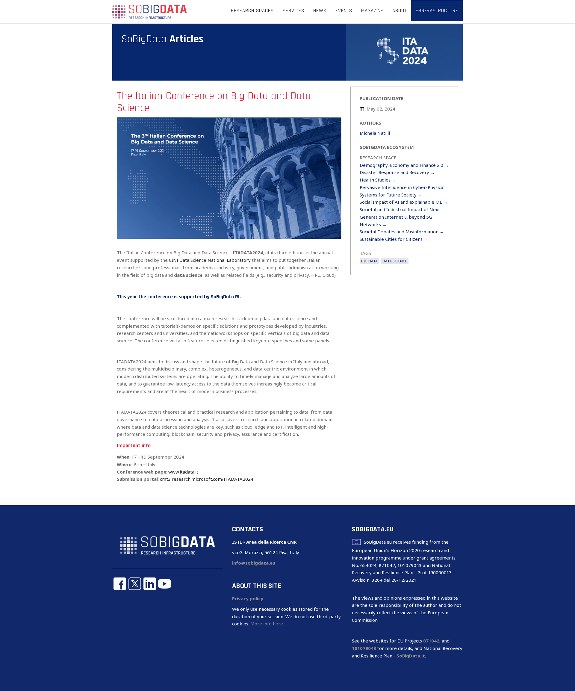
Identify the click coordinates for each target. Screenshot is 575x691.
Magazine (372, 10)
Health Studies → (378, 180)
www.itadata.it (183, 472)
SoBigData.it (411, 656)
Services (293, 10)
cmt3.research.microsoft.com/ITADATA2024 (206, 479)
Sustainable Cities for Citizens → (394, 239)
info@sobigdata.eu (253, 563)
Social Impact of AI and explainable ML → (404, 202)
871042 (431, 641)
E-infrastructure (437, 10)
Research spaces (252, 10)
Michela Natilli (375, 133)
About (399, 10)
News (319, 10)
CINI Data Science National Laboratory (210, 260)
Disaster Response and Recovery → (397, 172)
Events (343, 10)
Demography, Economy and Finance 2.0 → (404, 165)
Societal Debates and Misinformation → (402, 232)
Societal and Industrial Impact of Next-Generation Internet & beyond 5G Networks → (401, 216)
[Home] (149, 11)
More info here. (267, 624)
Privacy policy (247, 598)
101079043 (364, 648)
